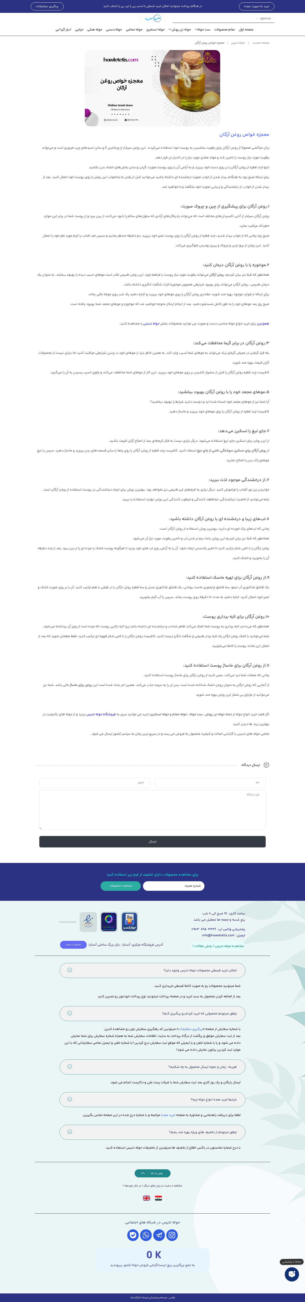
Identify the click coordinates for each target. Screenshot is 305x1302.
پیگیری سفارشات (190, 1029)
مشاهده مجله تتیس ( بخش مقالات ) (218, 946)
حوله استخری (155, 29)
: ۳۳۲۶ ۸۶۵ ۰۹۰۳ (205, 929)
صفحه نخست (261, 43)
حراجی (79, 29)
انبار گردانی (63, 29)
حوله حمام (179, 714)
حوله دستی (114, 29)
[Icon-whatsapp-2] (146, 1235)
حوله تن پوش (181, 29)
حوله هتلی (94, 29)
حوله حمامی (134, 29)
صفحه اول (246, 29)
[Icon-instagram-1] (172, 1235)
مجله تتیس (238, 43)
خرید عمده (168, 1115)
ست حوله (203, 29)
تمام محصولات (224, 29)
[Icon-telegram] (159, 1235)
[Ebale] (133, 1235)
